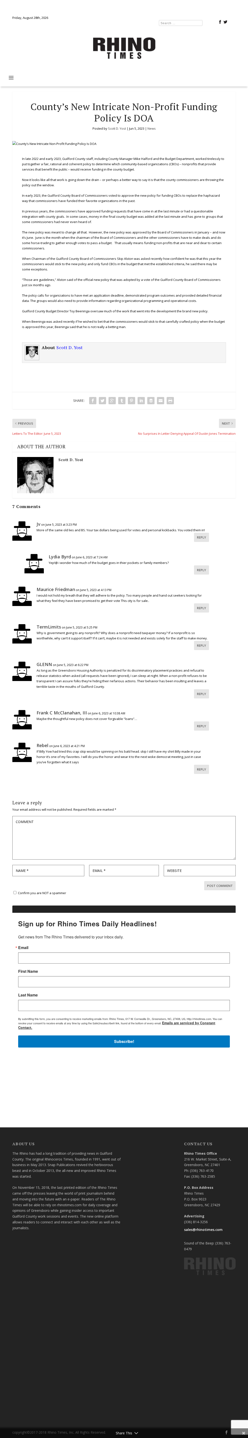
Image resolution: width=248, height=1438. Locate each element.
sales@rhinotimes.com (203, 1229)
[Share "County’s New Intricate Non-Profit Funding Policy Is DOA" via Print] (170, 400)
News (151, 128)
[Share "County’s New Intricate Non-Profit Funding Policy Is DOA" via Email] (160, 400)
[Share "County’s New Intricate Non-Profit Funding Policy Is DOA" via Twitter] (102, 400)
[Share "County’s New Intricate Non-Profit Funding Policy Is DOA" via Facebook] (93, 400)
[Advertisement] (124, 1089)
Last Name (28, 995)
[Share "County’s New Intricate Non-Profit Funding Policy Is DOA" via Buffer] (151, 400)
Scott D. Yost (117, 128)
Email (23, 948)
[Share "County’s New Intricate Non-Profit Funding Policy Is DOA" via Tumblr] (122, 400)
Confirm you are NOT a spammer (41, 893)
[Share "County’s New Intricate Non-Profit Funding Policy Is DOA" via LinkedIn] (141, 400)
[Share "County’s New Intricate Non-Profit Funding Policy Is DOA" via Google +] (112, 400)
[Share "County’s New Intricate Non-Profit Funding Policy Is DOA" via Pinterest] (131, 400)
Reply (201, 537)
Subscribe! (124, 1041)
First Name (28, 971)
